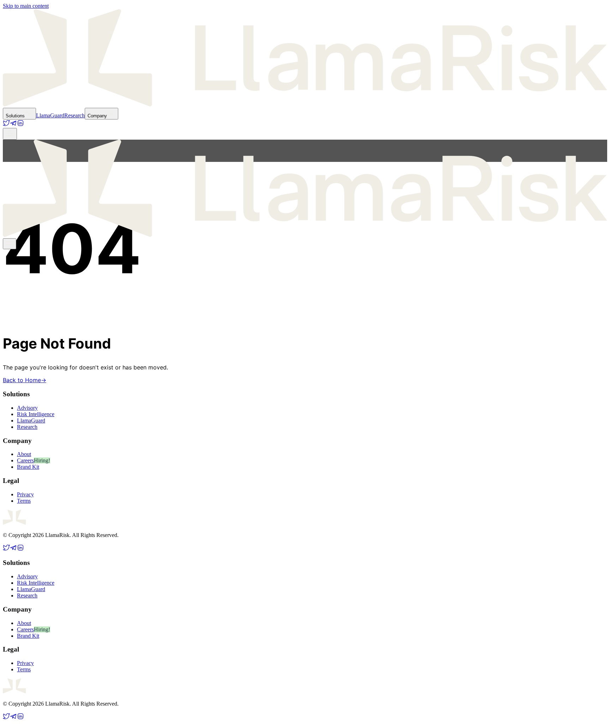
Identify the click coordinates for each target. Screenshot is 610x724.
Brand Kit (28, 467)
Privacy (25, 494)
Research (74, 115)
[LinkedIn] (20, 125)
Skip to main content (26, 6)
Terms (24, 501)
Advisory (27, 408)
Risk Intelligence (35, 414)
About (24, 454)
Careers (25, 460)
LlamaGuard (50, 115)
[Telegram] (13, 125)
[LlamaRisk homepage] (305, 104)
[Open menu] (10, 134)
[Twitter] (6, 125)
